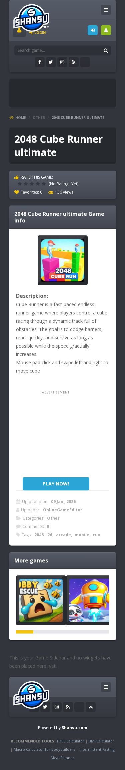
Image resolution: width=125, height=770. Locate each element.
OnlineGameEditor (62, 510)
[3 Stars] (33, 184)
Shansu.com (74, 727)
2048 (39, 535)
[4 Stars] (39, 184)
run (96, 535)
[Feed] (74, 62)
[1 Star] (21, 184)
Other (39, 117)
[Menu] (106, 10)
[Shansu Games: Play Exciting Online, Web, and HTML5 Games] (31, 16)
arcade (63, 535)
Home (20, 117)
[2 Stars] (27, 184)
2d (49, 535)
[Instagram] (62, 62)
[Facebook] (40, 62)
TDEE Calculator (70, 740)
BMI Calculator (101, 740)
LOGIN (93, 30)
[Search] (106, 50)
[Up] (91, 707)
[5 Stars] (45, 184)
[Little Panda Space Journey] (91, 600)
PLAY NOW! (56, 483)
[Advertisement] (69, 90)
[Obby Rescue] (41, 600)
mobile (82, 535)
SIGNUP (106, 30)
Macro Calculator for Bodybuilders (44, 749)
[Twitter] (51, 62)
